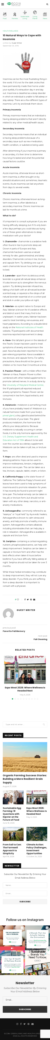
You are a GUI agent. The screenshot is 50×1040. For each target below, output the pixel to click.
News (45, 18)
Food (5, 18)
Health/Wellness (10, 31)
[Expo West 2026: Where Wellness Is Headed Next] (25, 670)
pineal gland (8, 415)
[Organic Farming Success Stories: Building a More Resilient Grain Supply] (25, 757)
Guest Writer (17, 43)
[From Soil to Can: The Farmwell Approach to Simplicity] (13, 834)
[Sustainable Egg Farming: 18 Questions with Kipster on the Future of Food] (13, 797)
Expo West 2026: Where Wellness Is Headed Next (25, 689)
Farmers (15, 18)
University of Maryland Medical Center (25, 385)
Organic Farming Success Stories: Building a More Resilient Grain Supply (25, 779)
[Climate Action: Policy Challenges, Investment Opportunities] (36, 834)
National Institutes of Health (29, 327)
